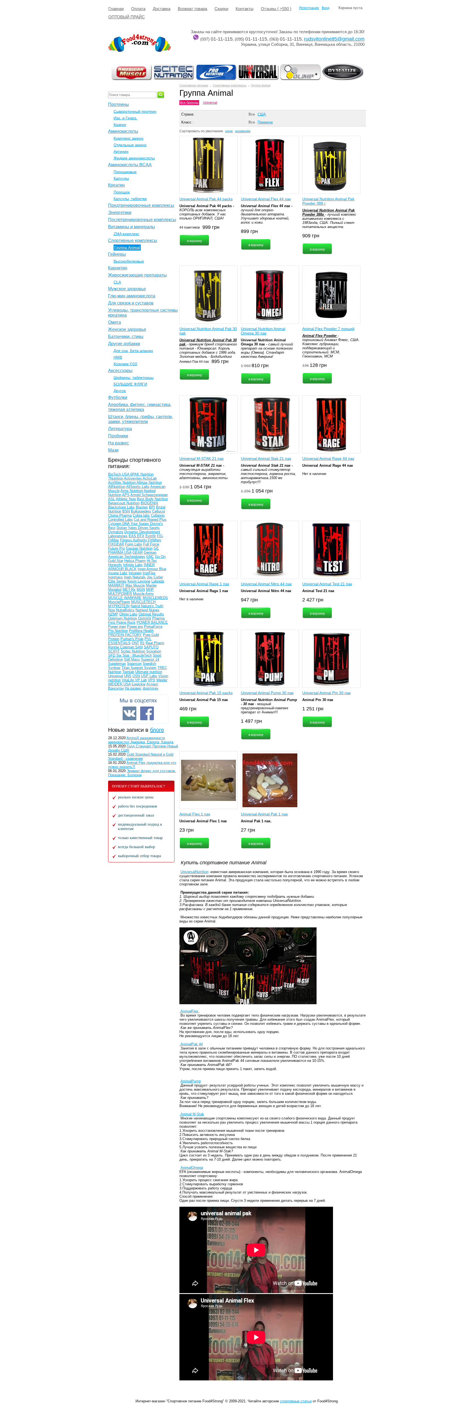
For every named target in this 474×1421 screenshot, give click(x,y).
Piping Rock (126, 622)
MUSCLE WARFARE (125, 598)
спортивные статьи (296, 1401)
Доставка (161, 8)
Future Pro (116, 548)
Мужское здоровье (127, 288)
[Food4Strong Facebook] (147, 713)
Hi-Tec (152, 561)
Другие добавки (124, 343)
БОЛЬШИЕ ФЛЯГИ (130, 384)
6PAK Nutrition (142, 474)
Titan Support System (139, 668)
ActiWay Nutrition (122, 482)
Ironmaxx (115, 577)
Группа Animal (260, 85)
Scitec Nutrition (133, 651)
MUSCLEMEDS (155, 598)
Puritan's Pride (131, 639)
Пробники (118, 436)
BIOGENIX (149, 503)
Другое (120, 391)
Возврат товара (192, 8)
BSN (126, 511)
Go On (160, 557)
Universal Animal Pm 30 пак (326, 693)
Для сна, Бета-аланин (133, 350)
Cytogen (115, 524)
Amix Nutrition (131, 491)
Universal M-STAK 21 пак (201, 458)
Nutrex (154, 610)
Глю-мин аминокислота (131, 296)
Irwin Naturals (135, 577)
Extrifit (150, 536)
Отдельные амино (130, 145)
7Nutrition (115, 478)
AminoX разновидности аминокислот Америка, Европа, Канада (140, 740)
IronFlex (149, 573)
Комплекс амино (128, 138)
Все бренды (189, 103)
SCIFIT (114, 651)
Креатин (116, 185)
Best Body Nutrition (152, 499)
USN (136, 676)
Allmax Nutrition (149, 482)
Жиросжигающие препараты (137, 275)
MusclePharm (119, 602)
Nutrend (142, 610)
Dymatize (115, 532)
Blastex (142, 507)
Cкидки (221, 8)
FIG (160, 536)
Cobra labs (141, 515)
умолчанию (214, 131)
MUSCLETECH (143, 602)
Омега (114, 322)
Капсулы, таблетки (130, 198)
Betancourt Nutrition (124, 503)
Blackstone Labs (121, 507)
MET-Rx (129, 589)
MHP (150, 589)
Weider (161, 680)
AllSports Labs (137, 487)
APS (125, 495)
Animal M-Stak (191, 1114)
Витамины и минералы (131, 226)
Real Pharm (155, 643)
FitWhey (154, 540)
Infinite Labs (133, 565)
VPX (151, 680)
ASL (111, 499)
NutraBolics (125, 610)
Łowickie (138, 684)
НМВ (118, 357)
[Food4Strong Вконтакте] (129, 713)
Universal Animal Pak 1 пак (264, 814)
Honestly (115, 565)
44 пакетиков (189, 227)
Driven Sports (149, 528)
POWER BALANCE (152, 622)
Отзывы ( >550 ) (276, 8)
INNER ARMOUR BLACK (131, 567)
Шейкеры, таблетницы (134, 377)
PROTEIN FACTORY (125, 635)
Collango (158, 515)
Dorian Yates (127, 528)
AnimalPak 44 (191, 1044)
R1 (142, 643)
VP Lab (141, 680)
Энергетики (119, 212)
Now (111, 610)
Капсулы (121, 178)
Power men (117, 626)
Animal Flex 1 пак (194, 814)
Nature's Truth (152, 606)
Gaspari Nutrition (139, 548)
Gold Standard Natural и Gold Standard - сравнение (140, 756)
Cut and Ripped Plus (150, 519)
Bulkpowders (141, 511)
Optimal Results (151, 614)
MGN (141, 589)
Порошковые (125, 172)
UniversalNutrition (194, 872)
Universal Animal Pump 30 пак (267, 693)
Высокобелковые (129, 261)
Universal (210, 103)
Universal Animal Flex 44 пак (266, 199)
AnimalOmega (191, 1168)
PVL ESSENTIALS (129, 641)
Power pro (135, 626)
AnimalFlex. (189, 1011)
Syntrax (114, 668)
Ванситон (116, 688)
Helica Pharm (135, 561)
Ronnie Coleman (121, 647)
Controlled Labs (120, 519)
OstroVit (144, 618)
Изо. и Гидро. (125, 118)
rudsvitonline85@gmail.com (334, 39)
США (262, 114)
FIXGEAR (116, 544)
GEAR (137, 552)
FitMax (113, 540)
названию (242, 131)
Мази (113, 450)
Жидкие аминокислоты (134, 158)
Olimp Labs (128, 614)
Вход (325, 8)
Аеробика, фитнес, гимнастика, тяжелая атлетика (139, 407)
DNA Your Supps (136, 524)
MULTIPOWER (120, 594)
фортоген (150, 688)
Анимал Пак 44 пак (194, 362)
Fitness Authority (134, 540)
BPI (152, 507)
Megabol (115, 589)
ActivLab (150, 478)
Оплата (138, 8)
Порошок (122, 192)
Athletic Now (126, 499)
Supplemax (117, 664)
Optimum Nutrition (122, 618)
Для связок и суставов (131, 303)
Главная (116, 8)
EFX (140, 536)
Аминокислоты (123, 131)
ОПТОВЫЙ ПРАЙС (126, 17)
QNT (135, 643)
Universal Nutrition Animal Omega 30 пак (263, 331)
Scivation (153, 651)
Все (252, 114)
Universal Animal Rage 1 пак (204, 584)
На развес (118, 443)
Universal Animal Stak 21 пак (266, 458)
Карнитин (117, 268)
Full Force (151, 544)
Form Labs (133, 544)
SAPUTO (151, 647)
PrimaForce (153, 626)
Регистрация (309, 8)
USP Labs (149, 676)
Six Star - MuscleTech (134, 655)
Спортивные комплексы (229, 85)
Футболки (117, 397)
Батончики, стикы (125, 336)
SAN (139, 647)
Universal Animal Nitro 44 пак (266, 584)
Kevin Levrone (139, 581)
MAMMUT (116, 585)
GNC (150, 557)
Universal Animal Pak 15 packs (206, 693)
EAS (133, 536)
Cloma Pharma (120, 515)
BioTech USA (119, 474)
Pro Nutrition (118, 631)
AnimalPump (190, 1081)
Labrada (157, 581)
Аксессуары (120, 370)
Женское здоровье (127, 329)
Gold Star (115, 561)
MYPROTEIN (118, 606)
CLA (117, 282)
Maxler (151, 585)
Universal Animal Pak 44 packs (206, 199)
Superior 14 (150, 659)
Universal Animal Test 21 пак (327, 584)
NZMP (113, 614)
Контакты (244, 8)
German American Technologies (132, 554)
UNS (127, 676)
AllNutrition (116, 487)
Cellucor (158, 511)
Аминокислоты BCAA (130, 164)
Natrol (136, 606)
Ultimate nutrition (148, 672)
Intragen (135, 573)
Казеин (120, 124)
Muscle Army (143, 594)
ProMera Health (141, 631)
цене (229, 131)
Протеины (118, 104)
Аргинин (121, 151)
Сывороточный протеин (135, 111)
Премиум (265, 122)
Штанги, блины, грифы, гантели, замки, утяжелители (140, 419)
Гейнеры (117, 254)
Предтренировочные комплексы (141, 205)
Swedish (149, 664)
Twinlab (128, 672)
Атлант (152, 684)
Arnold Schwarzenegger (149, 495)
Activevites (133, 478)
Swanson (134, 664)
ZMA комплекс (126, 234)
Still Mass (132, 659)
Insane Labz (118, 573)
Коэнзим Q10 (125, 364)
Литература (120, 428)
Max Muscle (135, 585)
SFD (112, 655)
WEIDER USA (119, 684)
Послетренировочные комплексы (142, 219)
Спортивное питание (193, 85)
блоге (157, 730)
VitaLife (128, 680)
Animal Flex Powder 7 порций (328, 329)
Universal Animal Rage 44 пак (328, 458)
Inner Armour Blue (152, 569)
